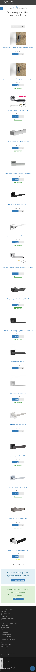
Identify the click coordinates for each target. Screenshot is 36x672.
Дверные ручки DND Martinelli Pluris (18, 142)
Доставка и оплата (5, 613)
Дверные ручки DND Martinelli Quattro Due (18, 173)
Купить (16, 54)
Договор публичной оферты (8, 653)
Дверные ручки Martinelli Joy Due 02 (18, 236)
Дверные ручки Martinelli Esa (18, 424)
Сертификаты (4, 620)
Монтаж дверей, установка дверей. (10, 615)
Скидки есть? (19, 599)
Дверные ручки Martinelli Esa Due (18, 550)
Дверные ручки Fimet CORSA (18, 361)
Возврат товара (5, 627)
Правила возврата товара (7, 618)
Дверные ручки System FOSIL (18, 456)
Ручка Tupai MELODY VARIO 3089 (18, 518)
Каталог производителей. (8, 639)
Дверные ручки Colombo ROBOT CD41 (18, 110)
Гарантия (3, 611)
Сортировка (15, 26)
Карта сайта (4, 629)
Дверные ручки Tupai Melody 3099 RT (18, 299)
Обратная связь (5, 625)
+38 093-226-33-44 (6, 634)
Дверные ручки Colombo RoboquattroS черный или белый (18, 331)
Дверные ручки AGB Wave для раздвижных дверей (18, 47)
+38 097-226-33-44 (6, 636)
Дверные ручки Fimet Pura (18, 393)
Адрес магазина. (6, 638)
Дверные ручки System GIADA (18, 487)
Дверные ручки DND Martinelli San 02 (18, 204)
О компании (4, 616)
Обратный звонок (19, 580)
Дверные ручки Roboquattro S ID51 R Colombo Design (18, 267)
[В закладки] (22, 54)
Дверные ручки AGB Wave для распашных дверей (18, 79)
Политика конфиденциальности (9, 654)
